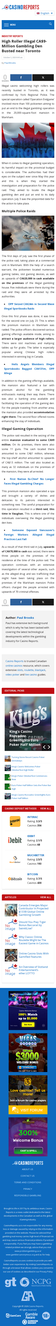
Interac (32, 817)
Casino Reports (14, 661)
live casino (31, 674)
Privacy (27, 1188)
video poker (12, 674)
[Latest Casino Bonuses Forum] (28, 1094)
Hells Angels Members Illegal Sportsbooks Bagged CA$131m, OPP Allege (29, 369)
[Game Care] (13, 1315)
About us (27, 1169)
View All (45, 897)
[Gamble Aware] (29, 1315)
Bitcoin (32, 874)
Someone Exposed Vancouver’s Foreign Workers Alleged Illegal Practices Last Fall (29, 534)
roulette (29, 670)
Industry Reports (12, 36)
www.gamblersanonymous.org (20, 1254)
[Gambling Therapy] (28, 1321)
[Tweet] (43, 77)
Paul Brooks (10, 62)
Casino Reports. (36, 1306)
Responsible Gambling (27, 1195)
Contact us (28, 1175)
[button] (44, 747)
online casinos (14, 665)
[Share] (21, 77)
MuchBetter (35, 855)
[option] (28, 723)
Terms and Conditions (27, 1182)
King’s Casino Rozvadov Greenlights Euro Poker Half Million (25, 738)
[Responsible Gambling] (44, 1315)
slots (20, 670)
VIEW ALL (45, 808)
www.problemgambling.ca (27, 1251)
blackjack (40, 670)
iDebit (31, 836)
